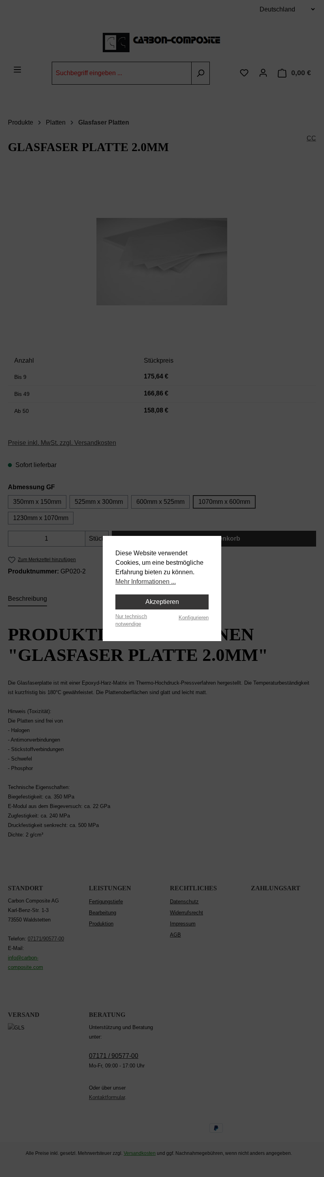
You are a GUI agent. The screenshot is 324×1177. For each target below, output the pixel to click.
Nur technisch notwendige (131, 620)
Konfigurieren (194, 618)
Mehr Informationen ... (145, 581)
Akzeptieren (162, 601)
